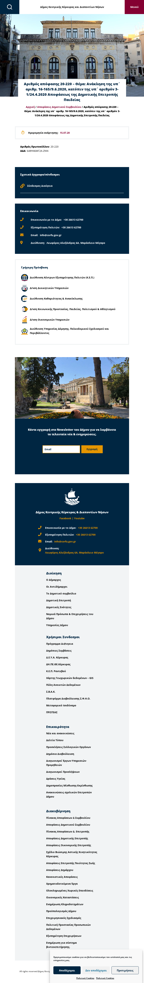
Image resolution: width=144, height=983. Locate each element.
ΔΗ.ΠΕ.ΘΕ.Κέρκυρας (58, 664)
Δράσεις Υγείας (55, 778)
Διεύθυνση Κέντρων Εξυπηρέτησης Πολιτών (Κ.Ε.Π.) (62, 277)
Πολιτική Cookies (85, 978)
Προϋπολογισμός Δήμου (61, 911)
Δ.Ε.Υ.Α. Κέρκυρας (57, 657)
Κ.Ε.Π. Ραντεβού (56, 671)
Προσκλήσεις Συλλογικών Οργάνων (68, 747)
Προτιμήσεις (125, 970)
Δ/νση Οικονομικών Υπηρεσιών (49, 319)
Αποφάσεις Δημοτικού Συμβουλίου (59, 107)
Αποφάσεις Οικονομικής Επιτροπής (68, 845)
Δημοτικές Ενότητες (58, 607)
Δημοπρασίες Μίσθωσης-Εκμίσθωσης (69, 785)
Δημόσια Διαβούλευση (60, 754)
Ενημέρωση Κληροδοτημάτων (64, 904)
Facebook (65, 518)
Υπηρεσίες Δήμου (57, 625)
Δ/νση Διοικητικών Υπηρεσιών (49, 288)
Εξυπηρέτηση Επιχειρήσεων (63, 936)
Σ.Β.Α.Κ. (50, 691)
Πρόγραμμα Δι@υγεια (59, 643)
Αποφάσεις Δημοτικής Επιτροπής (67, 838)
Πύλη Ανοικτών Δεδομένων (63, 684)
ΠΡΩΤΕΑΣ (51, 712)
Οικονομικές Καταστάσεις (62, 897)
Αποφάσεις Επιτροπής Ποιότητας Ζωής (70, 863)
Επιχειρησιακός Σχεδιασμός (63, 918)
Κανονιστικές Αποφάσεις (62, 876)
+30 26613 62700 (73, 219)
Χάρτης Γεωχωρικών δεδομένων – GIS (69, 678)
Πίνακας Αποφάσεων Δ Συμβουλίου (68, 817)
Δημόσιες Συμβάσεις (58, 650)
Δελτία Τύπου (54, 740)
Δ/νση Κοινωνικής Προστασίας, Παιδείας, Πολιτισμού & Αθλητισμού (72, 309)
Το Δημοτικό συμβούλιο (61, 593)
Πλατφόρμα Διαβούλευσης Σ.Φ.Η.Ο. (68, 698)
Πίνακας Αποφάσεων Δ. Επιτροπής (67, 831)
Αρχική (30, 107)
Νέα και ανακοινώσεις (60, 733)
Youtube (79, 518)
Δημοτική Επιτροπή (58, 600)
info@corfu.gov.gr (50, 235)
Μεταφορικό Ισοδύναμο (61, 705)
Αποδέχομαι (67, 970)
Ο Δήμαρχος (53, 579)
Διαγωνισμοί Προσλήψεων (63, 771)
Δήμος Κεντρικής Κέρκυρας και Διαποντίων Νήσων (72, 7)
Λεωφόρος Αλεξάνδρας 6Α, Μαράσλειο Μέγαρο (76, 243)
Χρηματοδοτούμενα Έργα (62, 883)
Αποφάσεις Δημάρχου (59, 870)
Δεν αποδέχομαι (96, 970)
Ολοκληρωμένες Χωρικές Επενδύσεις (69, 890)
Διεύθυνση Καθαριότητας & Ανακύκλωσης (56, 298)
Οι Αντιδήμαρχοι (56, 586)
